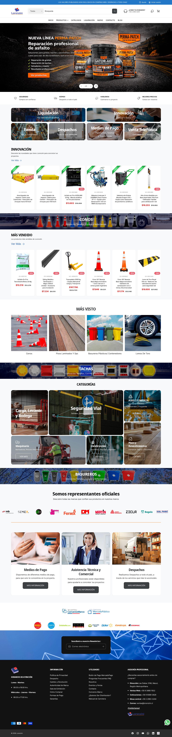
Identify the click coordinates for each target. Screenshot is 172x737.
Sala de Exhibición (57, 689)
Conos (29, 353)
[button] (62, 20)
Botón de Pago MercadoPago (101, 675)
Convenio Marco (95, 692)
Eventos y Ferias (95, 685)
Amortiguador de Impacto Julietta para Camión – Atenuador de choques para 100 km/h (48, 199)
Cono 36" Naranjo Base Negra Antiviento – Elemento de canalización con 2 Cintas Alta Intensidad (124, 284)
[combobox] (81, 11)
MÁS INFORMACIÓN (35, 585)
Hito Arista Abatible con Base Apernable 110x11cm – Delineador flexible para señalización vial (149, 199)
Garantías (54, 699)
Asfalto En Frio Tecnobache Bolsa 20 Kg (22, 280)
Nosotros (92, 682)
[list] (86, 98)
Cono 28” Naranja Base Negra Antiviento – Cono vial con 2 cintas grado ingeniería (99, 283)
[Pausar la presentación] (96, 86)
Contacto (92, 689)
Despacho (54, 678)
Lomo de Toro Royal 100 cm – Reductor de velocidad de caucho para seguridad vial (149, 283)
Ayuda (144, 2)
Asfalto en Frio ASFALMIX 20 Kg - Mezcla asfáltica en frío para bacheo (73, 197)
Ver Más (15, 160)
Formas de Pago (56, 695)
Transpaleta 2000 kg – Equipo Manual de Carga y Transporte (73, 281)
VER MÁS (86, 420)
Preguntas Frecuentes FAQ (100, 678)
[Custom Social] (158, 733)
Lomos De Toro (143, 353)
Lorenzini (20, 733)
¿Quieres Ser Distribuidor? (100, 695)
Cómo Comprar (56, 692)
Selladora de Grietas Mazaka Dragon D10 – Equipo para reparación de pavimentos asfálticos (124, 199)
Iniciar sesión (156, 2)
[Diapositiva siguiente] (91, 86)
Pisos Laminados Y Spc (67, 353)
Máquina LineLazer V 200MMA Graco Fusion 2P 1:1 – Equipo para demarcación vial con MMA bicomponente (99, 200)
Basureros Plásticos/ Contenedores (105, 353)
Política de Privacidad (59, 675)
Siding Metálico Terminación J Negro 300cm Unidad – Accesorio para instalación (48, 284)
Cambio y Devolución (59, 682)
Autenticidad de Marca (59, 685)
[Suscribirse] (103, 646)
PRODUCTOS (61, 20)
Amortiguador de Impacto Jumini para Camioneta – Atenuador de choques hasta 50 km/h (22, 199)
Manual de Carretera (97, 699)
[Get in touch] (152, 11)
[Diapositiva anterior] (81, 86)
